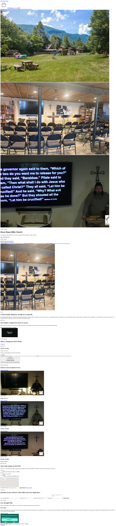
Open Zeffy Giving (4, 513)
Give (31, 9)
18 (45, 356)
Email (35, 498)
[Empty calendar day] (13, 356)
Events (8, 9)
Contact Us (2, 344)
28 (66, 356)
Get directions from (4, 487)
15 (39, 356)
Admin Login (27, 9)
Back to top (2, 524)
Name (21, 498)
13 (35, 356)
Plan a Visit (2, 237)
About (11, 9)
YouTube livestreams (4, 370)
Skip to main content (4, 1)
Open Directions (23, 487)
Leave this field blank (4, 498)
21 (51, 356)
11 (31, 356)
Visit (1, 9)
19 (47, 356)
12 (33, 356)
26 (62, 356)
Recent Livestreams (12, 327)
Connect (22, 9)
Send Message (66, 498)
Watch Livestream (3, 400)
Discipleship (18, 9)
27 (64, 356)
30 (70, 356)
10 (29, 356)
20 (49, 356)
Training (14, 9)
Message (50, 498)
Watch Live (4, 9)
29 (68, 356)
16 (41, 356)
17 (43, 356)
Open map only (29, 487)
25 (60, 356)
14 (37, 356)
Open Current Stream (4, 327)
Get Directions (11, 242)
